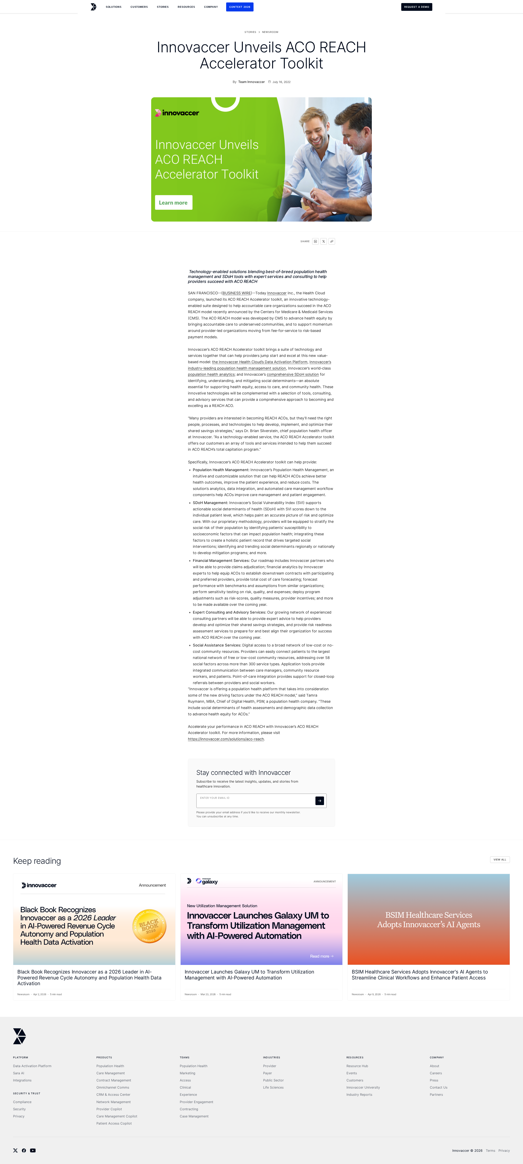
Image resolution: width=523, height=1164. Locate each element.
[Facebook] (24, 1150)
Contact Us (438, 1087)
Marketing (187, 1073)
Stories (163, 7)
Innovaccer (277, 293)
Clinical (185, 1087)
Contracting (189, 1109)
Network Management (113, 1102)
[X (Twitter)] (15, 1150)
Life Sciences (273, 1087)
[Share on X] (323, 241)
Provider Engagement (196, 1102)
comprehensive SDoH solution (293, 374)
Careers (436, 1073)
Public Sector (273, 1080)
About (434, 1066)
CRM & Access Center (113, 1095)
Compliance (22, 1102)
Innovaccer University (363, 1087)
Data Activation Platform (32, 1066)
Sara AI (18, 1073)
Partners (436, 1095)
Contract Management (113, 1080)
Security (19, 1109)
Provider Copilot (109, 1109)
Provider (269, 1066)
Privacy (19, 1116)
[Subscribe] (319, 801)
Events (351, 1073)
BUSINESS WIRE (237, 293)
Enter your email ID (215, 798)
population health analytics (211, 374)
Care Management (110, 1073)
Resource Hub (357, 1066)
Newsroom (270, 32)
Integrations (22, 1080)
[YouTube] (33, 1150)
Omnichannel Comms (112, 1087)
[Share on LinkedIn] (315, 241)
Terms (490, 1151)
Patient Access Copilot (114, 1123)
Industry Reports (359, 1095)
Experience (188, 1095)
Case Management (194, 1116)
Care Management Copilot (116, 1116)
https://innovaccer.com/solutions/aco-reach (226, 739)
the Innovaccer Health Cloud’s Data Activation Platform (259, 362)
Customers (354, 1080)
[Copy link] (332, 241)
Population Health (110, 1066)
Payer (267, 1073)
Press (434, 1080)
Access (185, 1080)
